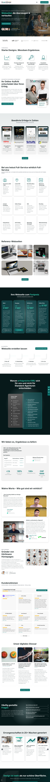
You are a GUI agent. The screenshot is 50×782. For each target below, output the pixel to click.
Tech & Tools (4, 666)
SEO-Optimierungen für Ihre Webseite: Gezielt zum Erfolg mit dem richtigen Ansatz (41, 665)
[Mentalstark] (25, 252)
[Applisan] (41, 268)
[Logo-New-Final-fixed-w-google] (6, 1)
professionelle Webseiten (6, 560)
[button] (2, 749)
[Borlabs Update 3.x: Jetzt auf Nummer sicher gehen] (9, 654)
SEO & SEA (20, 668)
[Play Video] (36, 501)
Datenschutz (8, 666)
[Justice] (41, 252)
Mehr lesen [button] (36, 608)
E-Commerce (23, 668)
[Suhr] (17, 268)
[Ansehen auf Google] (20, 596)
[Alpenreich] (9, 252)
